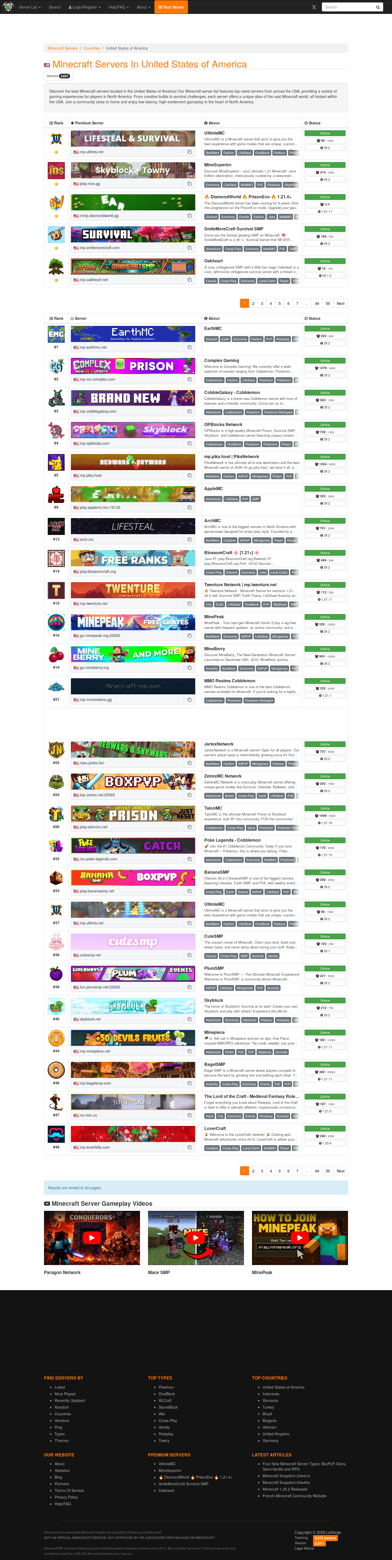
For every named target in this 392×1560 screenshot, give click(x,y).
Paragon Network (62, 1272)
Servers (57, 75)
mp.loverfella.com (94, 1147)
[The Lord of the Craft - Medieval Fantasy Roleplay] (133, 1102)
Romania (270, 1400)
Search (55, 7)
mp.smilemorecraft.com (99, 247)
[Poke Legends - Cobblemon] (133, 846)
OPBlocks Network (223, 424)
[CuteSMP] (133, 942)
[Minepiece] (133, 1038)
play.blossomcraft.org (97, 571)
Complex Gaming (221, 360)
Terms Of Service (69, 1490)
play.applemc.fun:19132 (99, 507)
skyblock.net (90, 1019)
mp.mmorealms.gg (95, 699)
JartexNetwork (219, 744)
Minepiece (214, 1032)
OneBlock (167, 1393)
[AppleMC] (133, 494)
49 (317, 303)
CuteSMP (213, 936)
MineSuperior (217, 164)
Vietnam (270, 1427)
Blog (58, 1477)
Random (62, 1407)
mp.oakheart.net (93, 279)
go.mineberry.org (94, 667)
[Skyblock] (133, 1006)
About (142, 7)
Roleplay (166, 1433)
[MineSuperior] (133, 170)
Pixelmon (166, 1387)
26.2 (326, 147)
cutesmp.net (90, 955)
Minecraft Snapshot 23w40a (286, 1482)
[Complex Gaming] (133, 366)
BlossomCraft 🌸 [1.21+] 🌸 (231, 552)
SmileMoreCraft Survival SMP (233, 229)
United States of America (284, 1387)
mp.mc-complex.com (97, 379)
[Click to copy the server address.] (189, 151)
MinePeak (214, 616)
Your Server (173, 7)
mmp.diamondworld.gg (99, 215)
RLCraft (165, 1400)
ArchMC (212, 520)
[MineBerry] (133, 654)
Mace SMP (159, 1272)
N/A (327, 204)
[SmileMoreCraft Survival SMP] (133, 234)
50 (328, 303)
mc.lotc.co (88, 1115)
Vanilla (164, 1427)
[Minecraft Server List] (7, 7)
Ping (58, 1427)
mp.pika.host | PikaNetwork (231, 456)
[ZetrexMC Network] (133, 782)
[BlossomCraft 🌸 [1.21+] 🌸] (133, 558)
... (306, 303)
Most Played (65, 1393)
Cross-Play (168, 1420)
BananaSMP (216, 872)
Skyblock (213, 1000)
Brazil (267, 1413)
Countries (92, 48)
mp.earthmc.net (93, 347)
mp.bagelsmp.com (95, 1083)
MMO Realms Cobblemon (229, 680)
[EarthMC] (133, 334)
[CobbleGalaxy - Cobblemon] (133, 398)
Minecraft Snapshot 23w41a (286, 1475)
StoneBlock (168, 1407)
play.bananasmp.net (96, 890)
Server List (28, 7)
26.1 (326, 950)
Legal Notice (304, 1548)
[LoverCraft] (133, 1134)
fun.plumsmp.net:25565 (99, 987)
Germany (270, 1440)
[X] (314, 7)
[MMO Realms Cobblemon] (133, 686)
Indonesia (271, 1393)
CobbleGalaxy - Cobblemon (232, 392)
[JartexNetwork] (133, 750)
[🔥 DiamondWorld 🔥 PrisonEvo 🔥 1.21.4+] (133, 202)
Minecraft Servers (63, 48)
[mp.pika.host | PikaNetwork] (133, 462)
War (162, 1413)
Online (325, 133)
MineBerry (214, 648)
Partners (62, 1483)
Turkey (268, 1407)
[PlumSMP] (133, 974)
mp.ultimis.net (91, 151)
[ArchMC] (133, 526)
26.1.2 (326, 275)
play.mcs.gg (89, 183)
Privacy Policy (66, 1497)
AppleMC (213, 488)
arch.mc (86, 539)
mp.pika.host (90, 475)
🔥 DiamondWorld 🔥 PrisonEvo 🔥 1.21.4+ (247, 197)
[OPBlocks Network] (133, 430)
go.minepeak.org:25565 (99, 635)
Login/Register (84, 7)
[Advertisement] (196, 30)
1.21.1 (326, 695)
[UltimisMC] (133, 139)
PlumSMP (214, 968)
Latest (60, 1387)
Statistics (62, 1470)
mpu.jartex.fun (91, 762)
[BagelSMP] (133, 1070)
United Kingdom (276, 1433)
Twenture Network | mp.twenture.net (240, 584)
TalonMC (213, 808)
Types (60, 1433)
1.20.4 (326, 1143)
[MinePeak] (133, 622)
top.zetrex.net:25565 (97, 794)
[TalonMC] (133, 814)
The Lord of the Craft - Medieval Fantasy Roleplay (254, 1096)
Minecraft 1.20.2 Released (285, 1489)
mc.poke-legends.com (98, 858)
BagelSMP (214, 1064)
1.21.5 (326, 1111)
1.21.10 (326, 822)
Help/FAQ (117, 7)
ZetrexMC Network (223, 776)
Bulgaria (270, 1420)
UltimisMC (214, 133)
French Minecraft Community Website (294, 1495)
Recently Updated (70, 1400)
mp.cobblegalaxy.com (98, 411)
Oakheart (213, 261)
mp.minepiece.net (94, 1051)
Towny (164, 1440)
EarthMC (213, 328)
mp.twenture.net (93, 603)
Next (341, 303)
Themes (62, 1440)
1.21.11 (326, 211)
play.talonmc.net (93, 826)
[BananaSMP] (133, 878)
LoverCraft (215, 1128)
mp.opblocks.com (94, 443)
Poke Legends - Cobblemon (232, 840)
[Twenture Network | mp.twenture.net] (133, 590)
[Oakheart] (133, 266)
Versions (62, 1420)
